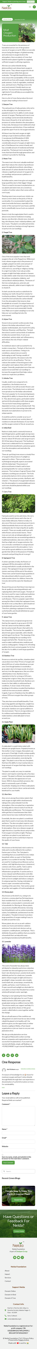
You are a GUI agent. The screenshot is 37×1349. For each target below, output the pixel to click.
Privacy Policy (28, 1338)
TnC (20, 1338)
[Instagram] (22, 1257)
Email (4, 1138)
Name (4, 1129)
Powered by (16, 1340)
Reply (3, 1087)
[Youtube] (18, 1257)
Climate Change (7, 19)
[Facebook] (14, 1257)
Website (5, 1146)
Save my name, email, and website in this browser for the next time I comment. (16, 1157)
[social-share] (3, 1055)
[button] (30, 7)
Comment (6, 1104)
